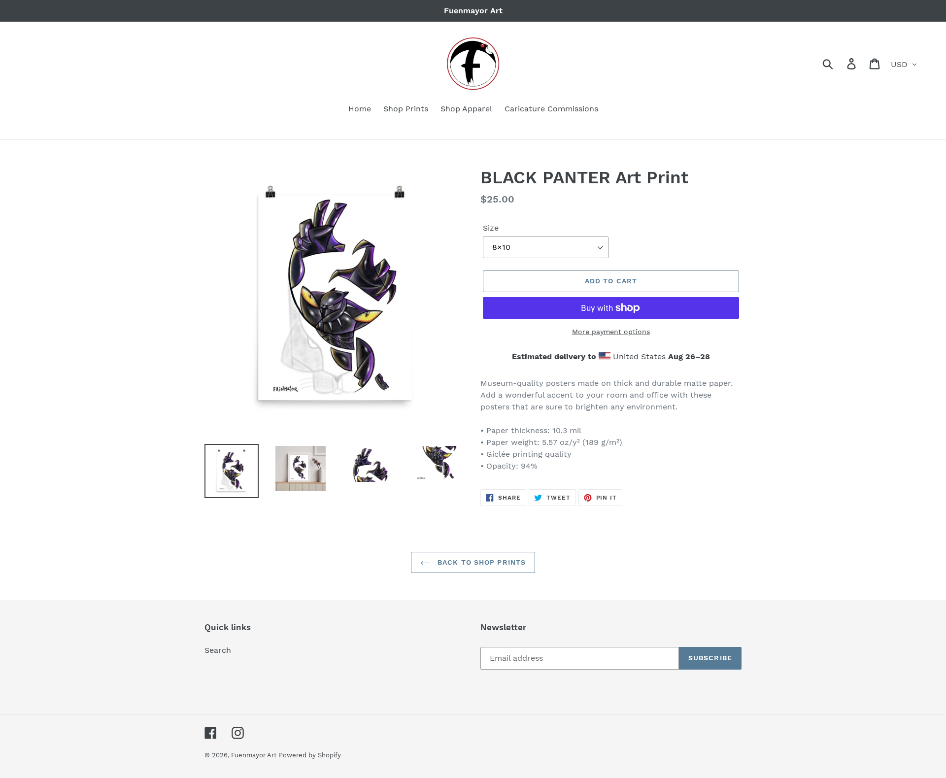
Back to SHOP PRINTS (480, 562)
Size (491, 228)
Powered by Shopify (310, 755)
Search (217, 650)
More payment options (611, 332)
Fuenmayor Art (253, 755)
